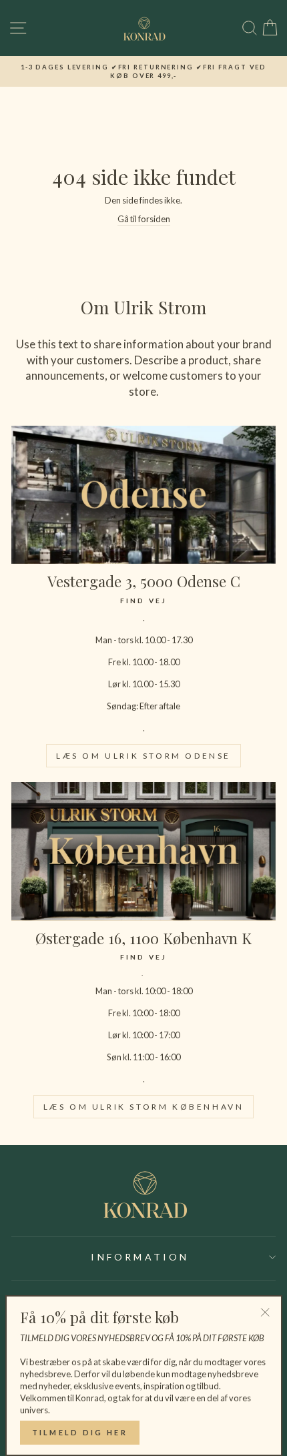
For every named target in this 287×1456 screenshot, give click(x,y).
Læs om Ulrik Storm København (143, 1107)
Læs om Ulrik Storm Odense (143, 756)
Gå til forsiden (143, 219)
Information (140, 1256)
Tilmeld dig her (80, 1432)
